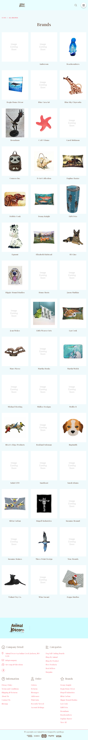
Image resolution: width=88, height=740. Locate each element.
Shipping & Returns (9, 692)
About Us (5, 696)
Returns (34, 689)
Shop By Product (52, 661)
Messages (35, 692)
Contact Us (6, 700)
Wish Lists (35, 700)
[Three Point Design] (44, 541)
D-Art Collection (44, 178)
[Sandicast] (44, 465)
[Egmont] (15, 237)
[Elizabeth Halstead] (44, 237)
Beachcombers (73, 64)
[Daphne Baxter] (73, 161)
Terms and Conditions (10, 689)
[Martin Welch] (73, 351)
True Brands (73, 559)
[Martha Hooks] (44, 351)
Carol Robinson (73, 140)
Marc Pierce (15, 368)
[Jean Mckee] (15, 313)
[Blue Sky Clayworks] (73, 85)
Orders (34, 685)
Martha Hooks (44, 368)
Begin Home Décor (15, 102)
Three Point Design (44, 559)
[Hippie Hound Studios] (15, 275)
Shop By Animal (52, 657)
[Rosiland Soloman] (44, 427)
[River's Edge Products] (15, 427)
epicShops (60, 732)
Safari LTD (15, 483)
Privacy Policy (7, 685)
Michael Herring (15, 407)
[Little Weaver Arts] (44, 313)
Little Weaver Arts (44, 330)
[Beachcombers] (73, 47)
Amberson (44, 64)
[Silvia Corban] (15, 503)
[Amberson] (44, 47)
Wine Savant (44, 597)
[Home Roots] (44, 275)
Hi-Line (73, 254)
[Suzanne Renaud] (73, 503)
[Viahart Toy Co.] (15, 579)
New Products (51, 664)
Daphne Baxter (73, 178)
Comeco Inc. (15, 178)
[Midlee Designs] (44, 389)
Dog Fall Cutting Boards (55, 653)
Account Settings (37, 707)
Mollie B (73, 407)
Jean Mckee (15, 330)
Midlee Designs (44, 407)
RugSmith (73, 445)
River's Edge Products (15, 445)
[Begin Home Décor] (15, 85)
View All (63, 722)
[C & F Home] (44, 123)
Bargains (49, 672)
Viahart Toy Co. (15, 597)
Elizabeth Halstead (44, 254)
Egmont (15, 254)
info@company (11, 660)
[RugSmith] (73, 427)
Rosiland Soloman (44, 445)
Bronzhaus (15, 140)
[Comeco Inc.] (15, 161)
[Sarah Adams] (73, 465)
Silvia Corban (15, 521)
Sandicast (44, 483)
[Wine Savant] (44, 579)
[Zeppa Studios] (73, 579)
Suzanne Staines (15, 559)
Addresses (35, 696)
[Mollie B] (73, 389)
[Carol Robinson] (73, 123)
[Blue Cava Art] (44, 85)
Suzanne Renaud (73, 521)
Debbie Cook (15, 216)
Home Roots (44, 292)
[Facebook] (3, 670)
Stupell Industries (44, 521)
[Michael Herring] (15, 389)
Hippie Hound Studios (15, 292)
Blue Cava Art (44, 102)
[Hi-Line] (73, 237)
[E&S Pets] (73, 199)
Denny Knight (44, 216)
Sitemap (5, 704)
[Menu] (83, 5)
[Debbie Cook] (15, 199)
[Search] (76, 5)
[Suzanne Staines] (15, 541)
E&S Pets (73, 216)
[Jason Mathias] (73, 275)
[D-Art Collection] (44, 161)
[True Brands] (73, 541)
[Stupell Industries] (44, 503)
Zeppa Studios (73, 597)
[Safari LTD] (15, 465)
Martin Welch (73, 368)
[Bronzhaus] (15, 123)
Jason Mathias (73, 292)
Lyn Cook (73, 330)
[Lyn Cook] (73, 313)
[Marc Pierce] (15, 351)
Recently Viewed (37, 704)
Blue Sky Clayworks (73, 102)
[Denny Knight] (44, 199)
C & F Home (44, 140)
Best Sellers (50, 668)
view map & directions (14, 664)
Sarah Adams (73, 483)
